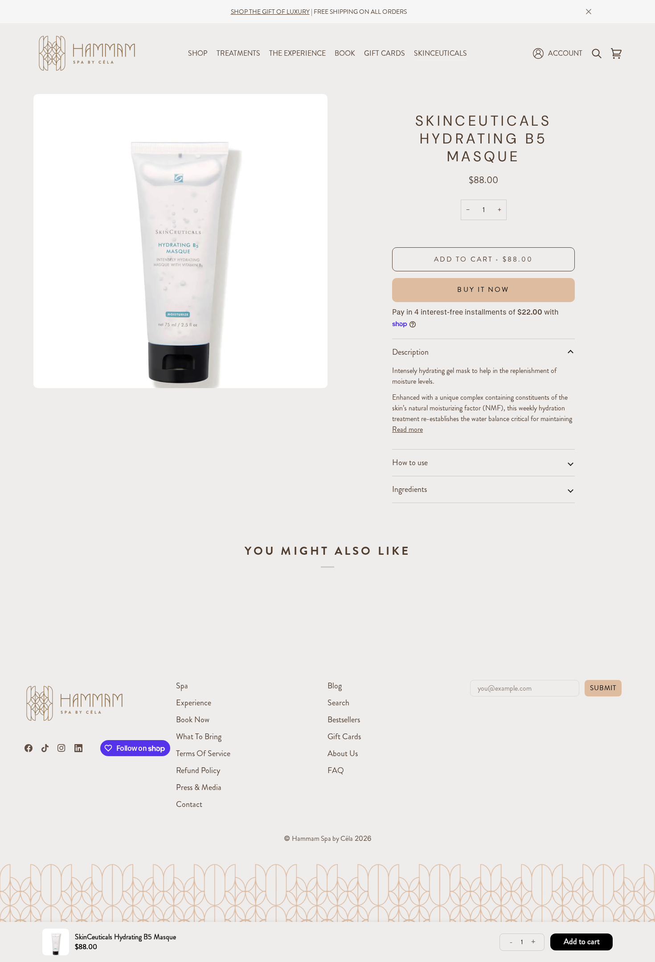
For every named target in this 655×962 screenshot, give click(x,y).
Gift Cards (344, 736)
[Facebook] (29, 748)
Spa (182, 686)
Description (410, 352)
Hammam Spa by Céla (322, 838)
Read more (407, 429)
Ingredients (409, 489)
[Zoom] (50, 371)
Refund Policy (198, 770)
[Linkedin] (78, 748)
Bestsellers (344, 719)
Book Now (192, 719)
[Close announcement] (588, 11)
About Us (343, 753)
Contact (189, 804)
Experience (193, 702)
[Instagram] (61, 748)
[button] (198, 53)
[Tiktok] (45, 748)
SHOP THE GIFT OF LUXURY (270, 11)
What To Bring (198, 736)
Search (338, 702)
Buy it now (483, 290)
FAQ (336, 770)
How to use (410, 462)
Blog (335, 686)
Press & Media (198, 787)
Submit (603, 688)
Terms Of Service (203, 753)
